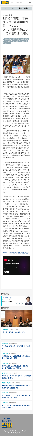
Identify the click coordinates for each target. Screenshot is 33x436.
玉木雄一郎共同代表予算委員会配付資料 (16, 253)
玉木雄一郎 (24, 41)
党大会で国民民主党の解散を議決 (14, 332)
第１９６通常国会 (23, 39)
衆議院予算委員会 (10, 39)
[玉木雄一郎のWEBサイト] (22, 303)
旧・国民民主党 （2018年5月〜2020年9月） (5, 2)
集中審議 (15, 41)
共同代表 (7, 41)
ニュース (14, 8)
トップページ (6, 8)
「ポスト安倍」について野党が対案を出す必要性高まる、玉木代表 (16, 396)
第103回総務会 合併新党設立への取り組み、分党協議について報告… (15, 367)
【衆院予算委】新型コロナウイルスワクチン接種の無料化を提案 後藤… (16, 386)
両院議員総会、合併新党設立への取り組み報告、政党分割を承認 (16, 357)
